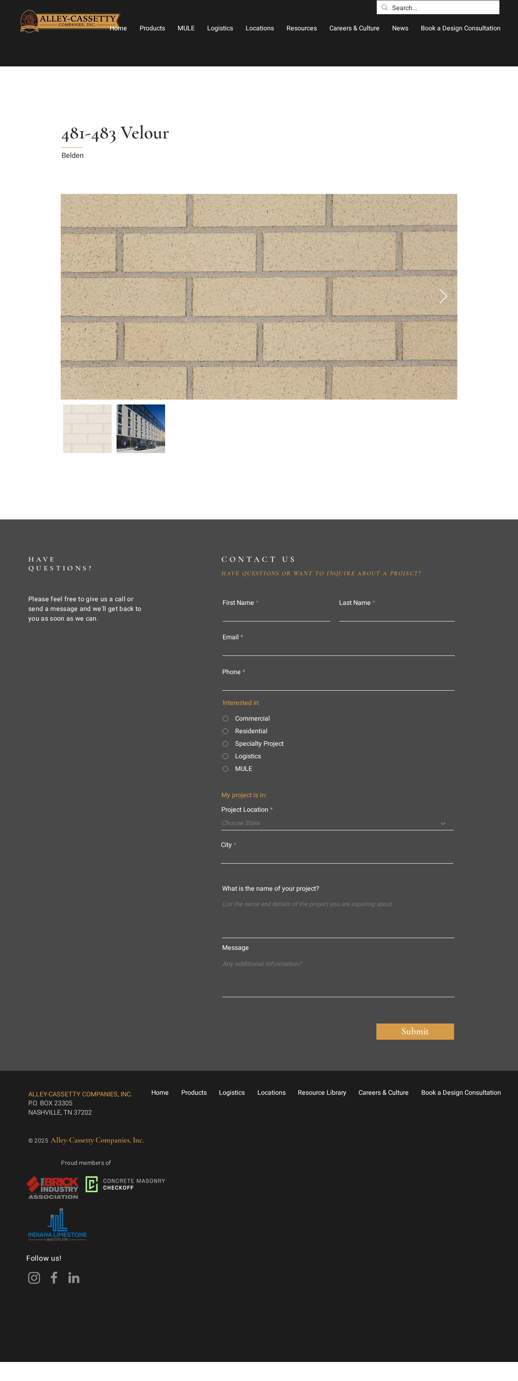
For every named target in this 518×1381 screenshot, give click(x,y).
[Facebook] (54, 1277)
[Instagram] (34, 1277)
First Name (238, 603)
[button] (152, 28)
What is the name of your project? (270, 888)
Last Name (355, 603)
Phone (231, 672)
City (226, 845)
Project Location (244, 809)
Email (231, 637)
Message (235, 948)
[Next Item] (443, 297)
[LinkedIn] (74, 1277)
